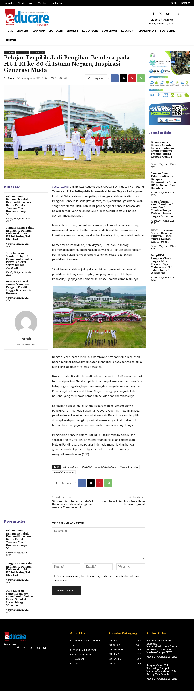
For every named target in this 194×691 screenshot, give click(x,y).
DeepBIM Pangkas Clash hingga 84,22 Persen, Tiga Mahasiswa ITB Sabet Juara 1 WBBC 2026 (161, 264)
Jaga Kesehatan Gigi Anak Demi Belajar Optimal (123, 502)
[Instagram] (24, 647)
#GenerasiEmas (70, 466)
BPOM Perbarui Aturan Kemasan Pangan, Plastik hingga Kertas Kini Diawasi (19, 287)
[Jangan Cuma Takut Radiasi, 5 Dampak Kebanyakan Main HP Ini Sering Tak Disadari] (41, 231)
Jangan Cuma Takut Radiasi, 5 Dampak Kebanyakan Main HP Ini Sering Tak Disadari (20, 233)
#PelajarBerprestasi (129, 466)
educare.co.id (60, 186)
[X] (160, 14)
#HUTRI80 (86, 466)
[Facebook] (153, 14)
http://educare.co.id (26, 344)
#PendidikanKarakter (64, 472)
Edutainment (38, 52)
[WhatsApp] (141, 78)
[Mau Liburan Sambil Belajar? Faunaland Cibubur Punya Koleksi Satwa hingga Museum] (41, 256)
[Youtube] (167, 14)
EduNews (9, 52)
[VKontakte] (38, 647)
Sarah (10, 78)
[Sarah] (26, 322)
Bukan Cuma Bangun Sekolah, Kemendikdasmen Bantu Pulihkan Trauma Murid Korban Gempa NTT (19, 205)
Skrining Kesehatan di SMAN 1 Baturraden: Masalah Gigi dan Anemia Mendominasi (72, 504)
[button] (178, 14)
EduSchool (22, 52)
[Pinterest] (132, 78)
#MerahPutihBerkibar (105, 466)
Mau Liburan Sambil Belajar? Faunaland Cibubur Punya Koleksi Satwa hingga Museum (19, 261)
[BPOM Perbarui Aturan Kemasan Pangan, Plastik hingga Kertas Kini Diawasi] (41, 285)
